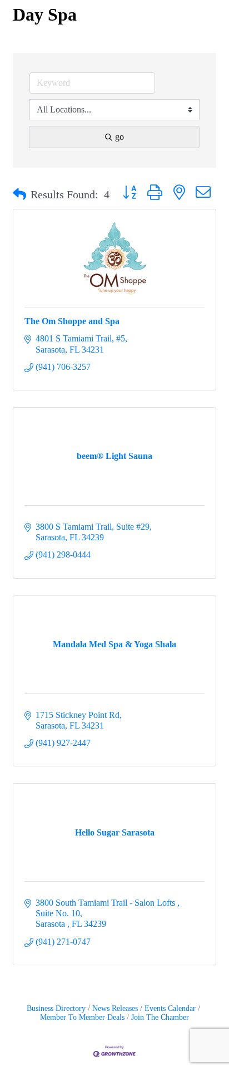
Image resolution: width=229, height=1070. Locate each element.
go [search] (119, 136)
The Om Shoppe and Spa (72, 321)
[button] (19, 194)
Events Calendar (170, 1008)
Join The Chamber (160, 1017)
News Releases (115, 1008)
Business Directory (56, 1008)
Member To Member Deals (82, 1017)
